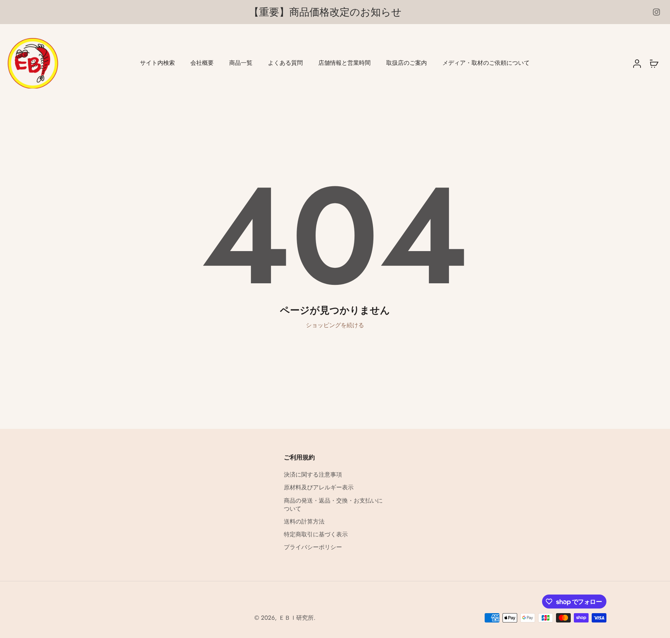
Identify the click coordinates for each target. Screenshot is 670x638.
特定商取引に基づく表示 (316, 535)
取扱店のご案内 (406, 63)
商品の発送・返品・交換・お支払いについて (333, 504)
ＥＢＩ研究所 (296, 618)
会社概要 (202, 63)
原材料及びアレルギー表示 (319, 488)
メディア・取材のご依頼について (486, 63)
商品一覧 (240, 63)
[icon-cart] (653, 63)
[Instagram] (656, 12)
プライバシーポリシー (313, 547)
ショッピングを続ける (335, 325)
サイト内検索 (157, 63)
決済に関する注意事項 (313, 475)
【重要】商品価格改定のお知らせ (325, 12)
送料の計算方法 (304, 522)
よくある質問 (285, 63)
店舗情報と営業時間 (344, 63)
